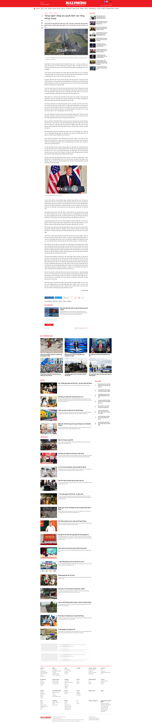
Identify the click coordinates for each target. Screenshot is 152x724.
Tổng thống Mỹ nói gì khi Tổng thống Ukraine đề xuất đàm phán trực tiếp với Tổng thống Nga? (101, 62)
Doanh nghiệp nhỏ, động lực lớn (66, 629)
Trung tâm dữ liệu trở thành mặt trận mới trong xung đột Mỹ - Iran (104, 401)
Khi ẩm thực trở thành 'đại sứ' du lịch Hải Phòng (71, 616)
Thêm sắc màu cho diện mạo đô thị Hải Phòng (70, 410)
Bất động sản (68, 8)
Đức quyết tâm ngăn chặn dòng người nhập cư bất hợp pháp (100, 374)
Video (102, 5)
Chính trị (38, 8)
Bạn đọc (116, 8)
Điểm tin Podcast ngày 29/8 (65, 440)
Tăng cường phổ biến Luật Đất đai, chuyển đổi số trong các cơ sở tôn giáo (75, 697)
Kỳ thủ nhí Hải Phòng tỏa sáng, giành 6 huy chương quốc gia (74, 710)
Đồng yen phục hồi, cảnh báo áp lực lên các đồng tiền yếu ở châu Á (104, 385)
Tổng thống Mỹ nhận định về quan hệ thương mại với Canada (74, 308)
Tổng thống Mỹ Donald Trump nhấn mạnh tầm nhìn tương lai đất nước (101, 45)
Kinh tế (42, 8)
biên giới (60, 301)
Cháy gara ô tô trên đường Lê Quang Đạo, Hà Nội (71, 589)
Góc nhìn (50, 8)
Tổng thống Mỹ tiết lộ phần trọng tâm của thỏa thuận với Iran (101, 68)
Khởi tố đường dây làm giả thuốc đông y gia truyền (71, 643)
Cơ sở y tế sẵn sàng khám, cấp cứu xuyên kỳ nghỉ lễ (72, 467)
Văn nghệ (82, 8)
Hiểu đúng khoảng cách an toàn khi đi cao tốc (71, 561)
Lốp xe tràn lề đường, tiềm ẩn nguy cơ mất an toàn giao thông (74, 602)
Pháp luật (63, 8)
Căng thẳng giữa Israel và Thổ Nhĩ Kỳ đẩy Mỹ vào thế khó (75, 374)
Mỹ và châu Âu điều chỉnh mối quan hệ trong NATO (103, 406)
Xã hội (46, 8)
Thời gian (80, 328)
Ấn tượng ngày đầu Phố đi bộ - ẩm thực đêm (71, 494)
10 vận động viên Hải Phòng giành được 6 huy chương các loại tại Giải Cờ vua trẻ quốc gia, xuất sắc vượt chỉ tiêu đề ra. (74, 713)
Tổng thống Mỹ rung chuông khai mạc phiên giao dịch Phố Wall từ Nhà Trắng (101, 34)
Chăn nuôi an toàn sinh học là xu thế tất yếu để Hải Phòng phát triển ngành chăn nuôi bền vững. (74, 551)
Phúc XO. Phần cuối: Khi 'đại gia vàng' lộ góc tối (71, 480)
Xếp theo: (76, 328)
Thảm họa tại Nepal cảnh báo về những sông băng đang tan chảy (51, 355)
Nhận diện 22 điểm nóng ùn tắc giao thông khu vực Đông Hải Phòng (74, 424)
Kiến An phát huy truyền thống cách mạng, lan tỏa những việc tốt (74, 657)
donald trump (55, 301)
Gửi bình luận (49, 324)
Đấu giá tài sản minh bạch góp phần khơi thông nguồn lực (73, 534)
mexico (64, 301)
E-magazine (105, 5)
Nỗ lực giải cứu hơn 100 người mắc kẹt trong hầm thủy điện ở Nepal (74, 508)
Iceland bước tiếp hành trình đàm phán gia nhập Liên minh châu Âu (50, 374)
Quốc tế (86, 8)
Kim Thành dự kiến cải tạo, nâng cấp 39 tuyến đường (72, 521)
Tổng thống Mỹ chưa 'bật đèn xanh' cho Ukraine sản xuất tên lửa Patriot (101, 22)
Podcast (110, 5)
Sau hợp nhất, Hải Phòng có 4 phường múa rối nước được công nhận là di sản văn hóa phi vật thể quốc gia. (74, 578)
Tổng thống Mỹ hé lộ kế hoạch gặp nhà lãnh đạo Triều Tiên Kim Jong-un (101, 17)
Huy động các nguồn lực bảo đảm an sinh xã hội (71, 453)
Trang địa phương (92, 8)
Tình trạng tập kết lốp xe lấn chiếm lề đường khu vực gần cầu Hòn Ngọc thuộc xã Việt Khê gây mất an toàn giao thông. (74, 605)
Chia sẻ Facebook (49, 297)
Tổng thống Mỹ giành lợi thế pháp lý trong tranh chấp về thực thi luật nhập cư (101, 50)
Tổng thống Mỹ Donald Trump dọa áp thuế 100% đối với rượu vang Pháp (101, 56)
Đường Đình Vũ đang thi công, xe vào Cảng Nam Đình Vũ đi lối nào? (74, 670)
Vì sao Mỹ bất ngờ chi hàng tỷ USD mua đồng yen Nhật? (104, 390)
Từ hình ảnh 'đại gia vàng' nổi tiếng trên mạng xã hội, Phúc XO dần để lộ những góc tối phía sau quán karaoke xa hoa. (75, 483)
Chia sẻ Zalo (59, 297)
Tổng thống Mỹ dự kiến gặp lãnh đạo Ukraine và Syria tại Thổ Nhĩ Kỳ (101, 39)
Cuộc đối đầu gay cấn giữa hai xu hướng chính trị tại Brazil (104, 418)
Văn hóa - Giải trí (75, 8)
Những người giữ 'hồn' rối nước (66, 575)
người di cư (69, 301)
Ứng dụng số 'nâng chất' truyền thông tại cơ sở (70, 397)
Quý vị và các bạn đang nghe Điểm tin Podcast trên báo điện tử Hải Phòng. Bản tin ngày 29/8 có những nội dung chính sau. (74, 443)
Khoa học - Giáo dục (56, 8)
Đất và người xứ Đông (110, 8)
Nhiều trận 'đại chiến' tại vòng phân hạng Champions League (74, 355)
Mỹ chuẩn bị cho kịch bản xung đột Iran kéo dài (99, 355)
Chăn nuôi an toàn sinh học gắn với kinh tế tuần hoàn (72, 548)
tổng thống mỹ (49, 301)
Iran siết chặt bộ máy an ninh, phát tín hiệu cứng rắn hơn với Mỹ (104, 412)
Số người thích (85, 328)
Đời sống (103, 8)
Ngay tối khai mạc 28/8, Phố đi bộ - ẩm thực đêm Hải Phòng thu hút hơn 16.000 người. (74, 385)
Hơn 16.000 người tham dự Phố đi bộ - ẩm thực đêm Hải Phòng (75, 383)
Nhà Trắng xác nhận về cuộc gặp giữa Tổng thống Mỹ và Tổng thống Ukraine (101, 28)
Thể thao (98, 8)
